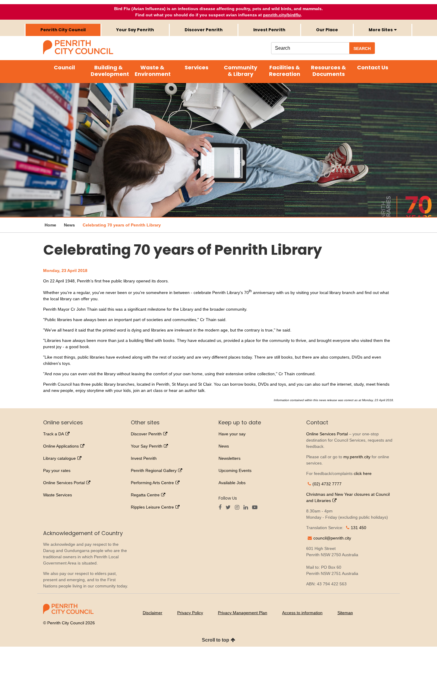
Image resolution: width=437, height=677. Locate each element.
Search (362, 48)
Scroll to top (215, 639)
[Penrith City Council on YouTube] (256, 507)
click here (363, 473)
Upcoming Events (234, 470)
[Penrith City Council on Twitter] (230, 507)
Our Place (327, 30)
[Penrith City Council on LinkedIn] (247, 507)
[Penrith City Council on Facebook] (221, 507)
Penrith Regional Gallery (154, 470)
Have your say (232, 433)
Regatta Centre (145, 494)
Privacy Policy (190, 612)
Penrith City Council (63, 30)
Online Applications (61, 446)
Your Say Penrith (135, 30)
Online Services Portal (64, 482)
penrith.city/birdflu (282, 14)
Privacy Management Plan (242, 612)
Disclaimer (152, 612)
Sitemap (345, 612)
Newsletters (229, 458)
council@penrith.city (332, 538)
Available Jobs (232, 482)
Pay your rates (56, 470)
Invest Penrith (269, 30)
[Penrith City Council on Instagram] (238, 507)
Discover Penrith (204, 30)
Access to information (302, 612)
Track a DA (53, 433)
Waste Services (57, 494)
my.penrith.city (356, 456)
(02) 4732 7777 (327, 483)
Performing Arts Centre (152, 482)
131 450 (358, 527)
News (223, 446)
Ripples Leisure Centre (152, 507)
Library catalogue (59, 458)
